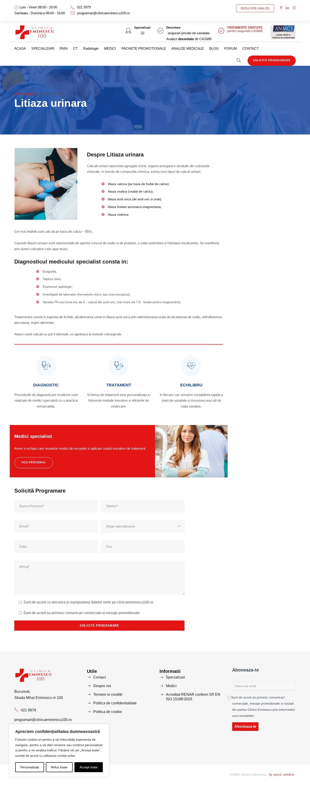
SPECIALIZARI (42, 48)
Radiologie (90, 48)
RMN (64, 48)
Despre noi (102, 686)
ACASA (20, 48)
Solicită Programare (271, 60)
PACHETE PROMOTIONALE (143, 48)
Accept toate (89, 767)
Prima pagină (25, 94)
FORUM (230, 48)
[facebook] (281, 8)
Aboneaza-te (245, 726)
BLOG (214, 48)
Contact (99, 677)
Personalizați (29, 767)
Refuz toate (59, 767)
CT (75, 48)
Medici (171, 686)
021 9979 (84, 7)
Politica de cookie (107, 712)
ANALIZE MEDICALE (187, 48)
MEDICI (110, 48)
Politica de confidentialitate (115, 703)
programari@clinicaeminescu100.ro (103, 13)
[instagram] (294, 8)
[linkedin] (287, 8)
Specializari (175, 677)
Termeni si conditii (107, 694)
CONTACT (250, 48)
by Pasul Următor (282, 774)
